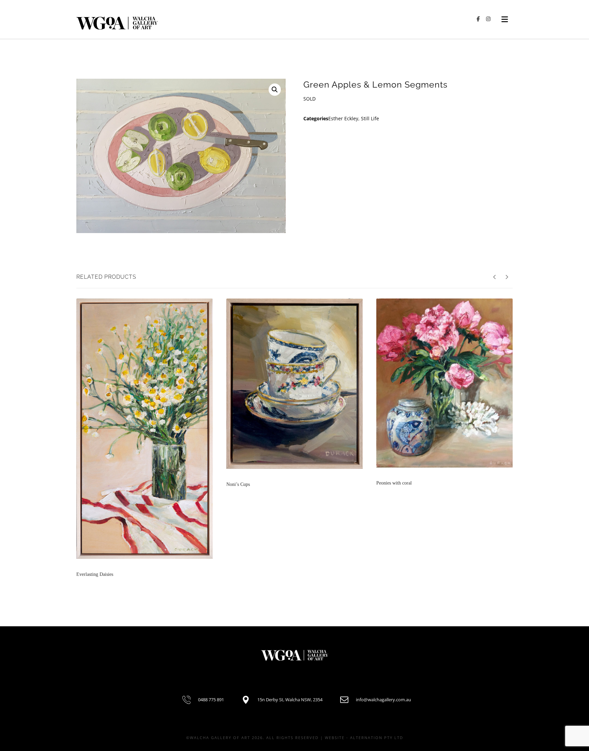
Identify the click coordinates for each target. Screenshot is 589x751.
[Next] (507, 277)
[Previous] (495, 277)
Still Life (370, 118)
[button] (275, 89)
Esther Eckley (343, 118)
